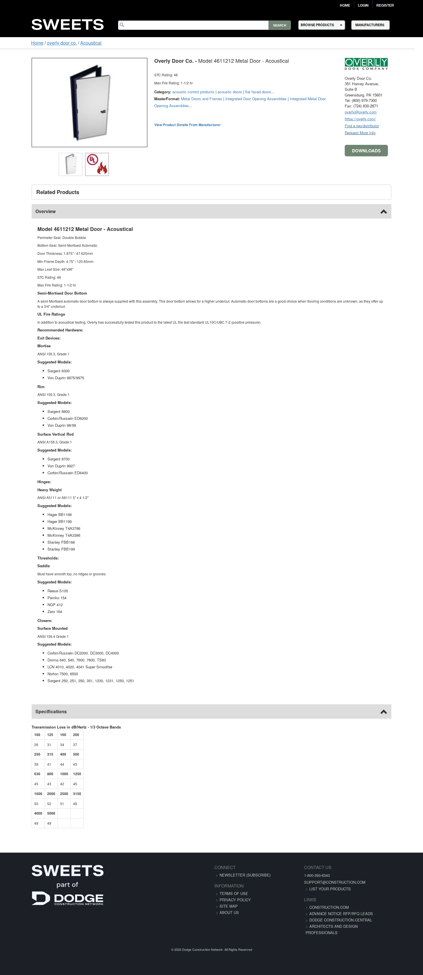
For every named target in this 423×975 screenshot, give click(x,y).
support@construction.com (318, 877)
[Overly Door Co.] (393, 63)
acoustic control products (166, 91)
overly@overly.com (388, 112)
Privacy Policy (235, 894)
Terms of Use (234, 888)
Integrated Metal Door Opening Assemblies (298, 98)
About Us (229, 907)
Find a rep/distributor (389, 125)
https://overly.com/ (387, 119)
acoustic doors (202, 91)
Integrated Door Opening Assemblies (228, 98)
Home (345, 5)
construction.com (313, 902)
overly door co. (35, 42)
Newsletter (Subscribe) (245, 869)
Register (385, 5)
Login (363, 5)
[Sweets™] (68, 23)
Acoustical (64, 42)
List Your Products (314, 883)
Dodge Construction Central (324, 921)
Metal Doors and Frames (174, 98)
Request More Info (387, 132)
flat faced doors (231, 91)
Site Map (229, 901)
